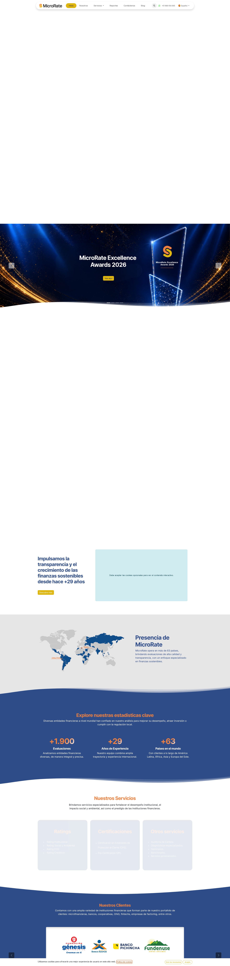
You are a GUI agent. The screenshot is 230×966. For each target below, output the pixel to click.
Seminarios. (158, 849)
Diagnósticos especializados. (167, 845)
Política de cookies (124, 962)
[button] (154, 5)
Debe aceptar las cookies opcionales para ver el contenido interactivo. (141, 575)
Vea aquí (108, 278)
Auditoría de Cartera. (163, 841)
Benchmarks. (158, 852)
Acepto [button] (187, 962)
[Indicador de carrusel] (108, 302)
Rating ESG (52, 849)
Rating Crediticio (55, 852)
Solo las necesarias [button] (173, 962)
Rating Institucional (56, 841)
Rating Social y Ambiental (60, 845)
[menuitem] (71, 5)
